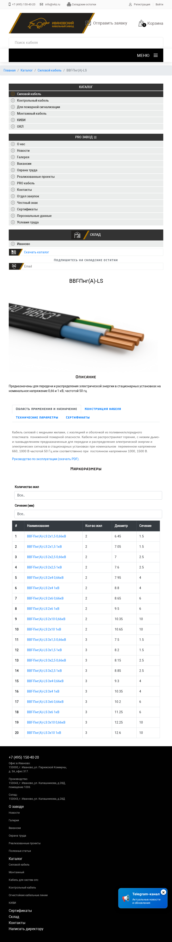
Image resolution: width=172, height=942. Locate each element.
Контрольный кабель (22, 887)
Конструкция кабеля (103, 409)
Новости (14, 812)
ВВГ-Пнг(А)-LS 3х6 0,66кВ (45, 702)
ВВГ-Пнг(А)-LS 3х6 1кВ (43, 712)
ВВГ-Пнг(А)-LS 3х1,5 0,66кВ (46, 639)
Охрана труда (17, 835)
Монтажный (16, 872)
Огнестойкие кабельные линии (28, 895)
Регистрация (142, 4)
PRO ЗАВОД (84, 137)
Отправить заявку (110, 23)
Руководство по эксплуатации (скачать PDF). (46, 459)
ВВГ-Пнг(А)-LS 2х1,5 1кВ (44, 546)
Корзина (155, 23)
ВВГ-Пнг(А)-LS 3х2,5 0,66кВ (46, 660)
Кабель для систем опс (23, 880)
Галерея (14, 820)
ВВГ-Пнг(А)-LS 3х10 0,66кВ (46, 722)
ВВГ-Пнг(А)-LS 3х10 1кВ (44, 733)
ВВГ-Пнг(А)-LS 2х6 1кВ (43, 608)
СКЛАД (95, 234)
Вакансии (15, 828)
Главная (10, 70)
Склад (14, 917)
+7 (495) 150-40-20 (23, 4)
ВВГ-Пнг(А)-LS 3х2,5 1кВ (44, 671)
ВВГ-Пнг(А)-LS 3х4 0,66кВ (45, 681)
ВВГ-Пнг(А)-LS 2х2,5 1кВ (44, 567)
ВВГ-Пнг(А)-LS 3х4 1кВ (43, 691)
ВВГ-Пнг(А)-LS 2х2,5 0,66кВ (46, 557)
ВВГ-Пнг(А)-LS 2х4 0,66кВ (45, 577)
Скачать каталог (36, 252)
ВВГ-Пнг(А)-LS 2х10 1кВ (44, 629)
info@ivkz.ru (52, 4)
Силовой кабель (50, 70)
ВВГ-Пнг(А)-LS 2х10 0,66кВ (46, 619)
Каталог (27, 70)
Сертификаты (78, 417)
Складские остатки (84, 4)
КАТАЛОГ (86, 87)
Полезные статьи (20, 851)
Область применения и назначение (46, 409)
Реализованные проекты (25, 843)
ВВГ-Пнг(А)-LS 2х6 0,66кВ (45, 598)
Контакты (17, 923)
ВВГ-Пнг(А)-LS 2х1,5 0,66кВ (46, 536)
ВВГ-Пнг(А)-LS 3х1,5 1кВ (44, 650)
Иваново (23, 244)
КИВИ (12, 902)
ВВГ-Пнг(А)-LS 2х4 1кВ (43, 588)
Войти (159, 4)
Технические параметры (37, 417)
